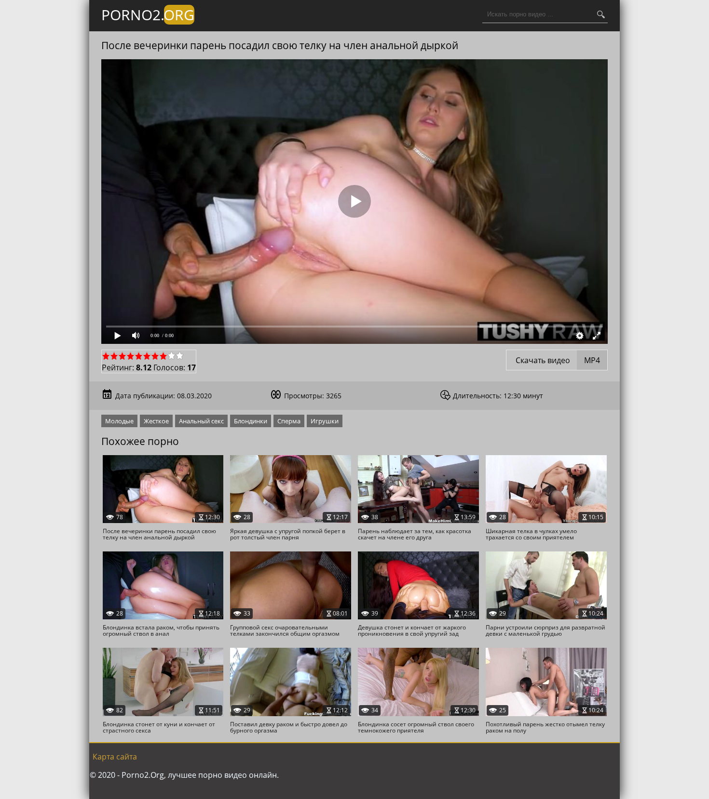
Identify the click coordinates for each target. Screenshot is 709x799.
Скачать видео (557, 360)
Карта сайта (115, 756)
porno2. (147, 15)
